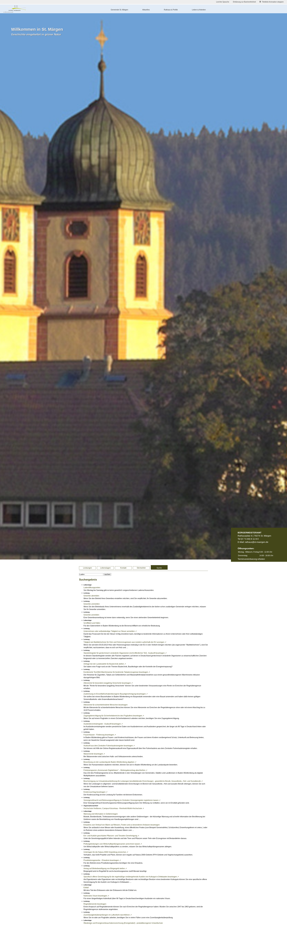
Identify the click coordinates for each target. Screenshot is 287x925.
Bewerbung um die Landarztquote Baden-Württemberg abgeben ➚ (110, 762)
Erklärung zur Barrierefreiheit (244, 2)
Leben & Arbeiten (199, 10)
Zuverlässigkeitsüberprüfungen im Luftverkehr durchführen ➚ (108, 915)
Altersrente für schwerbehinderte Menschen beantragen (106, 705)
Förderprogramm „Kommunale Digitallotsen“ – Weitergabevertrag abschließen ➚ (115, 770)
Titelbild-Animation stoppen (273, 2)
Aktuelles (146, 10)
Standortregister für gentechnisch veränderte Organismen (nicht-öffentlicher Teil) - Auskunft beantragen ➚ (125, 653)
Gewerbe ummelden (92, 604)
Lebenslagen (105, 568)
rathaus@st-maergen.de (256, 542)
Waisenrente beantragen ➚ (94, 754)
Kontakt (123, 568)
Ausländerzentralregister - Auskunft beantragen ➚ (103, 724)
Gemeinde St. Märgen (119, 10)
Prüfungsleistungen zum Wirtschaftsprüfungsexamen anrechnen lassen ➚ (113, 844)
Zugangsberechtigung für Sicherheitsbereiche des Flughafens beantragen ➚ (114, 716)
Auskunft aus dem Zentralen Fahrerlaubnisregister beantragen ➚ (109, 746)
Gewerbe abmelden (91, 596)
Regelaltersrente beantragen (95, 904)
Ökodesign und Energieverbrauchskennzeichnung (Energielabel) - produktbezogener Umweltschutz (123, 923)
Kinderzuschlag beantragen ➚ (95, 792)
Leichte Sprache (222, 2)
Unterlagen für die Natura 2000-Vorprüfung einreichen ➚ (106, 852)
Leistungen (87, 568)
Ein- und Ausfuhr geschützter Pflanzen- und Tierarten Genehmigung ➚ (111, 836)
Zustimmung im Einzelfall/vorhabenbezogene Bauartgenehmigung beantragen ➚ (116, 694)
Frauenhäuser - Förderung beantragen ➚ (100, 735)
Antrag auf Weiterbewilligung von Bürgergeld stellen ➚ (105, 868)
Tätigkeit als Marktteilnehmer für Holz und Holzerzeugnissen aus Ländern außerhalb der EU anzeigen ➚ (125, 642)
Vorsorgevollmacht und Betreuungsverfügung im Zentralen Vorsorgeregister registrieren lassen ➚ (122, 800)
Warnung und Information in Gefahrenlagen (101, 814)
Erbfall (86, 888)
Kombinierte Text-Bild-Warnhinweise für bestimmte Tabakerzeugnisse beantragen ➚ (117, 672)
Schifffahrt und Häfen (92, 623)
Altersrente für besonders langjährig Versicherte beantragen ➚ (108, 683)
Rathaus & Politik (171, 10)
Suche (159, 568)
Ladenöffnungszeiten (92, 587)
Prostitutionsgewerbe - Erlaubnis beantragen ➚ (102, 860)
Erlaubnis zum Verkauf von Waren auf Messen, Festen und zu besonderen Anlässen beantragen (122, 825)
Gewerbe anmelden (91, 615)
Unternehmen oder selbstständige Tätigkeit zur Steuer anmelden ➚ (110, 631)
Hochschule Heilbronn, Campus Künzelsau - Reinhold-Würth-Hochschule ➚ (114, 808)
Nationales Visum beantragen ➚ (96, 896)
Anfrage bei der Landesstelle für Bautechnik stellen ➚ (105, 664)
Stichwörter (141, 568)
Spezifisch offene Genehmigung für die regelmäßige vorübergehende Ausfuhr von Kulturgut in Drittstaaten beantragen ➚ (131, 877)
